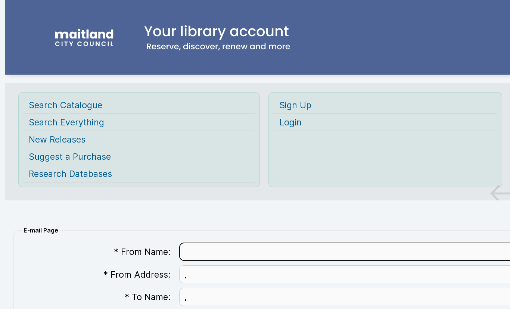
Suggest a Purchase (70, 156)
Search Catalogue (65, 105)
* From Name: (142, 251)
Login (290, 122)
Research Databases (70, 173)
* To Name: (148, 296)
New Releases (57, 139)
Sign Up (295, 105)
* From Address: (137, 274)
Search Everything (66, 122)
